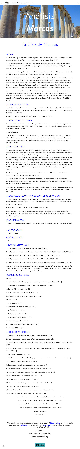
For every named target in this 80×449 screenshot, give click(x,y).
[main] (40, 22)
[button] (2, 2)
